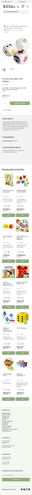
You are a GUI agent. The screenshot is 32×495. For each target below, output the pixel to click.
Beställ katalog (6, 413)
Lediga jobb (5, 423)
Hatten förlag (18, 28)
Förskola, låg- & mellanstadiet (18, 26)
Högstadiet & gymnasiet (22, 2)
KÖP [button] (8, 215)
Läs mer (4, 91)
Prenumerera (16, 479)
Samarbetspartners (7, 421)
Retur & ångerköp (7, 426)
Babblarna (7, 30)
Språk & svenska (8, 28)
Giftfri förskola (6, 415)
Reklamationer (6, 428)
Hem (7, 26)
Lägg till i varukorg (20, 103)
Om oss (4, 420)
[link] (23, 7)
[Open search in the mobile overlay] (16, 12)
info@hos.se (5, 442)
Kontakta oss (5, 416)
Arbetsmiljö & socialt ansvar (10, 429)
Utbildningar (5, 418)
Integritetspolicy (6, 431)
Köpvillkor (5, 424)
